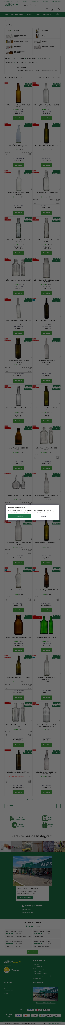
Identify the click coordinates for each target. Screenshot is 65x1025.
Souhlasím (20, 516)
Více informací (49, 512)
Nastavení (42, 516)
